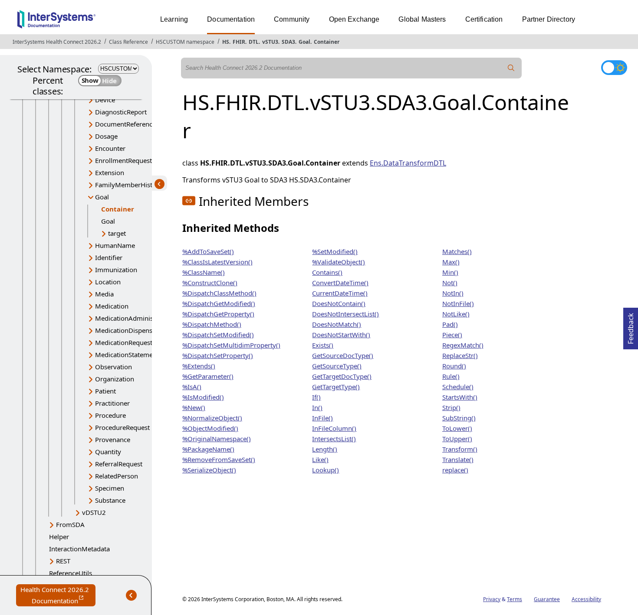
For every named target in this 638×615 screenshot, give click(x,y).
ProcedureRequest (122, 427)
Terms (514, 599)
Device (105, 99)
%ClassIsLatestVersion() (217, 261)
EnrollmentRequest (123, 160)
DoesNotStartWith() (341, 334)
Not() (449, 282)
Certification (484, 19)
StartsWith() (459, 397)
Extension (109, 172)
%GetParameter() (207, 376)
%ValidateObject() (338, 261)
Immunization (116, 269)
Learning (174, 19)
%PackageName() (208, 449)
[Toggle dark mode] (614, 67)
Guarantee (547, 599)
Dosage (106, 136)
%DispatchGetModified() (218, 303)
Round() (454, 365)
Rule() (451, 376)
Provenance (112, 439)
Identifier (108, 257)
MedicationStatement (127, 354)
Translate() (458, 459)
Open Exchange (354, 19)
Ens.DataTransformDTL (408, 163)
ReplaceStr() (460, 355)
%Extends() (198, 365)
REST (63, 560)
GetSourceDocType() (342, 355)
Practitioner (112, 403)
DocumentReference (125, 124)
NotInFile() (458, 303)
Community (291, 19)
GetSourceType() (337, 365)
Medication (111, 306)
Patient (105, 391)
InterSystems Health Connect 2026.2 (57, 42)
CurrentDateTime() (340, 293)
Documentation (231, 19)
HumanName (115, 245)
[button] (188, 200)
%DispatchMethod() (211, 324)
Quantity (108, 451)
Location (108, 281)
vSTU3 (270, 42)
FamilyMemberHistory (128, 184)
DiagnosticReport (121, 111)
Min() (450, 272)
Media (104, 294)
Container (326, 42)
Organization (114, 378)
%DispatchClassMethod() (219, 293)
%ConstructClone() (209, 282)
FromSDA (70, 524)
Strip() (451, 407)
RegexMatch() (462, 345)
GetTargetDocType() (342, 376)
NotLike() (456, 313)
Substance (110, 500)
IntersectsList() (334, 438)
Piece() (452, 334)
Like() (320, 459)
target (117, 233)
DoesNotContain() (338, 303)
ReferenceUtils (70, 573)
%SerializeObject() (209, 469)
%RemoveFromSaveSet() (218, 459)
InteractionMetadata (79, 548)
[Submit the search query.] (511, 68)
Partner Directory (549, 19)
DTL (254, 42)
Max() (451, 261)
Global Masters (422, 19)
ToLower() (457, 428)
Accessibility (586, 599)
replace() (455, 469)
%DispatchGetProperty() (218, 313)
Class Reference (128, 42)
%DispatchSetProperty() (217, 355)
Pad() (450, 324)
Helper (59, 536)
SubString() (459, 417)
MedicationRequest (123, 342)
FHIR (239, 42)
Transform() (459, 449)
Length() (324, 449)
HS (225, 42)
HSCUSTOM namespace (185, 42)
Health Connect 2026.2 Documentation (57, 595)
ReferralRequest (118, 463)
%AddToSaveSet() (208, 251)
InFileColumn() (334, 428)
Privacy (491, 599)
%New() (193, 407)
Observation (113, 366)
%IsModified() (203, 397)
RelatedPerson (116, 476)
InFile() (322, 417)
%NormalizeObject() (212, 417)
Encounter (110, 148)
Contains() (327, 272)
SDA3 (288, 42)
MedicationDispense (125, 330)
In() (317, 407)
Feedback (630, 326)
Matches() (457, 251)
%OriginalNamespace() (216, 438)
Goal (304, 42)
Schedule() (458, 386)
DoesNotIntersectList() (345, 313)
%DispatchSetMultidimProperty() (231, 345)
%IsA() (191, 386)
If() (316, 397)
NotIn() (453, 293)
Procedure (110, 415)
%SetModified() (335, 251)
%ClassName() (203, 272)
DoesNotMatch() (336, 324)
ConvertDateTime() (340, 282)
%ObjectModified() (210, 428)
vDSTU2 (94, 512)
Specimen (109, 488)
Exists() (322, 345)
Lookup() (325, 469)
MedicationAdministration (134, 318)
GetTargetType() (336, 386)
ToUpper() (457, 438)
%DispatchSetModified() (218, 334)
